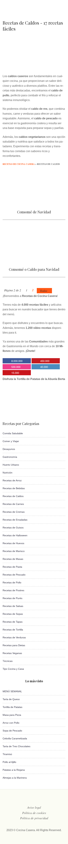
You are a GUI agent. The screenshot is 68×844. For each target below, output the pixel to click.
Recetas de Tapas (12, 621)
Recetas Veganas (12, 653)
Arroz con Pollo (11, 722)
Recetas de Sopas (13, 614)
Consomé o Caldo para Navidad (34, 269)
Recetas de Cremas (14, 511)
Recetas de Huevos (13, 543)
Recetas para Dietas (14, 645)
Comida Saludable (13, 433)
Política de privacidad (34, 818)
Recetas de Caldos (13, 496)
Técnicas (8, 661)
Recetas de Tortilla (13, 629)
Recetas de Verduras (14, 637)
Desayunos (9, 449)
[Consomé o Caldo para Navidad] (34, 261)
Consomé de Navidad (34, 212)
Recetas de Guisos (13, 527)
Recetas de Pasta (12, 566)
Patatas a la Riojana (14, 769)
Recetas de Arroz (12, 480)
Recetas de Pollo (12, 582)
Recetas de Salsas (13, 606)
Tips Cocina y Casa (13, 668)
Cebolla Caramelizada (15, 738)
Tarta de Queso (11, 699)
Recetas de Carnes (13, 504)
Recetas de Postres (13, 590)
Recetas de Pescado (14, 574)
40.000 (44, 367)
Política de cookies (34, 813)
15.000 (15, 373)
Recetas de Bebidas (14, 488)
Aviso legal (34, 807)
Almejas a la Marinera (15, 777)
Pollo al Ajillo (9, 762)
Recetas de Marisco (14, 551)
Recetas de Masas (13, 559)
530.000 (15, 367)
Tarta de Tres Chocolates (16, 746)
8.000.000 (16, 361)
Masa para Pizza (12, 715)
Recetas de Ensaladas (15, 519)
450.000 (44, 361)
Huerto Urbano (11, 464)
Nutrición (7, 472)
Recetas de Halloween (15, 535)
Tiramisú (7, 754)
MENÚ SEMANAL (12, 691)
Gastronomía (10, 456)
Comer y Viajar (11, 441)
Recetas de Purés (12, 598)
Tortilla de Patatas (12, 707)
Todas (43, 291)
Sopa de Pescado (12, 730)
